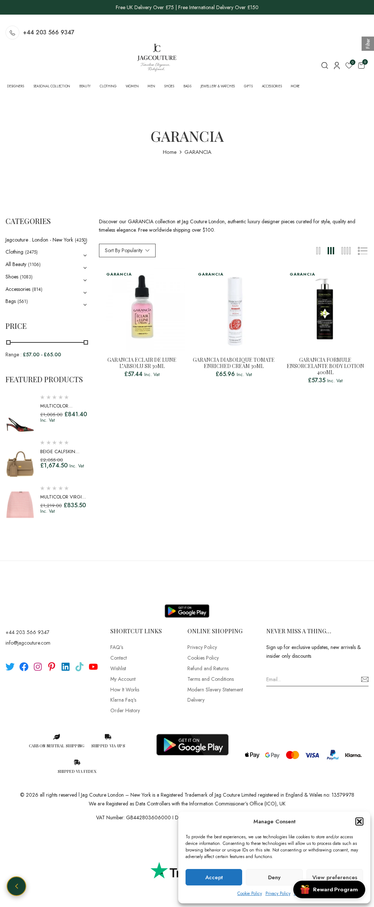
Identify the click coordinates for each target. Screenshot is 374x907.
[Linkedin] (65, 666)
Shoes (11, 276)
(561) (23, 301)
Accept (214, 877)
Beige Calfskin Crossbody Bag (59, 455)
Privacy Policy (278, 893)
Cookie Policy (249, 893)
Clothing (14, 251)
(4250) (81, 240)
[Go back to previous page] (16, 886)
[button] (359, 821)
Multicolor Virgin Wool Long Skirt (62, 500)
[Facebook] (23, 666)
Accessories (17, 289)
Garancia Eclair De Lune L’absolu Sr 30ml (141, 363)
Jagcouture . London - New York (39, 239)
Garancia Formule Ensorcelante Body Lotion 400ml (325, 366)
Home (170, 152)
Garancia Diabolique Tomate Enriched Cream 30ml (234, 363)
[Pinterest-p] (51, 666)
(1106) (34, 264)
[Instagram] (37, 666)
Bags (10, 301)
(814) (37, 289)
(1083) (26, 277)
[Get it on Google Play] (187, 605)
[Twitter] (10, 666)
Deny (274, 877)
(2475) (31, 252)
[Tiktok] (79, 666)
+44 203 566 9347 (49, 32)
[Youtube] (93, 666)
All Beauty (15, 264)
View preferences (334, 877)
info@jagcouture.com (27, 642)
